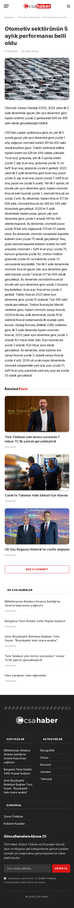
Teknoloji (46, 779)
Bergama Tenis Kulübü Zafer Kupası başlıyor (35, 621)
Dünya (44, 757)
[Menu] (6, 6)
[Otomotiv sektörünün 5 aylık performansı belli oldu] (37, 79)
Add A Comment (37, 569)
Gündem (45, 771)
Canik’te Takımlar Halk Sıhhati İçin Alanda (36, 495)
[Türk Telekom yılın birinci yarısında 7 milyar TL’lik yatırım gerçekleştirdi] (37, 414)
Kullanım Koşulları (14, 823)
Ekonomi (9, 17)
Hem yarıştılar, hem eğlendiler (25, 675)
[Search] (68, 6)
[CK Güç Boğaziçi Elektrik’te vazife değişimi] (37, 526)
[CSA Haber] (37, 6)
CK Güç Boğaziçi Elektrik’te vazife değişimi (37, 549)
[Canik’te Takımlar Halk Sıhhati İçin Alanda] (37, 472)
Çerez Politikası (13, 816)
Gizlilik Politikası (47, 878)
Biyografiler (47, 750)
